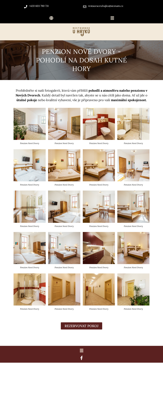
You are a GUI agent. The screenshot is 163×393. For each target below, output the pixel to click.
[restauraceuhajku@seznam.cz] (84, 6)
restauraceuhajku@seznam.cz (105, 5)
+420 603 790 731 (39, 5)
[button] (51, 18)
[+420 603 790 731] (25, 6)
